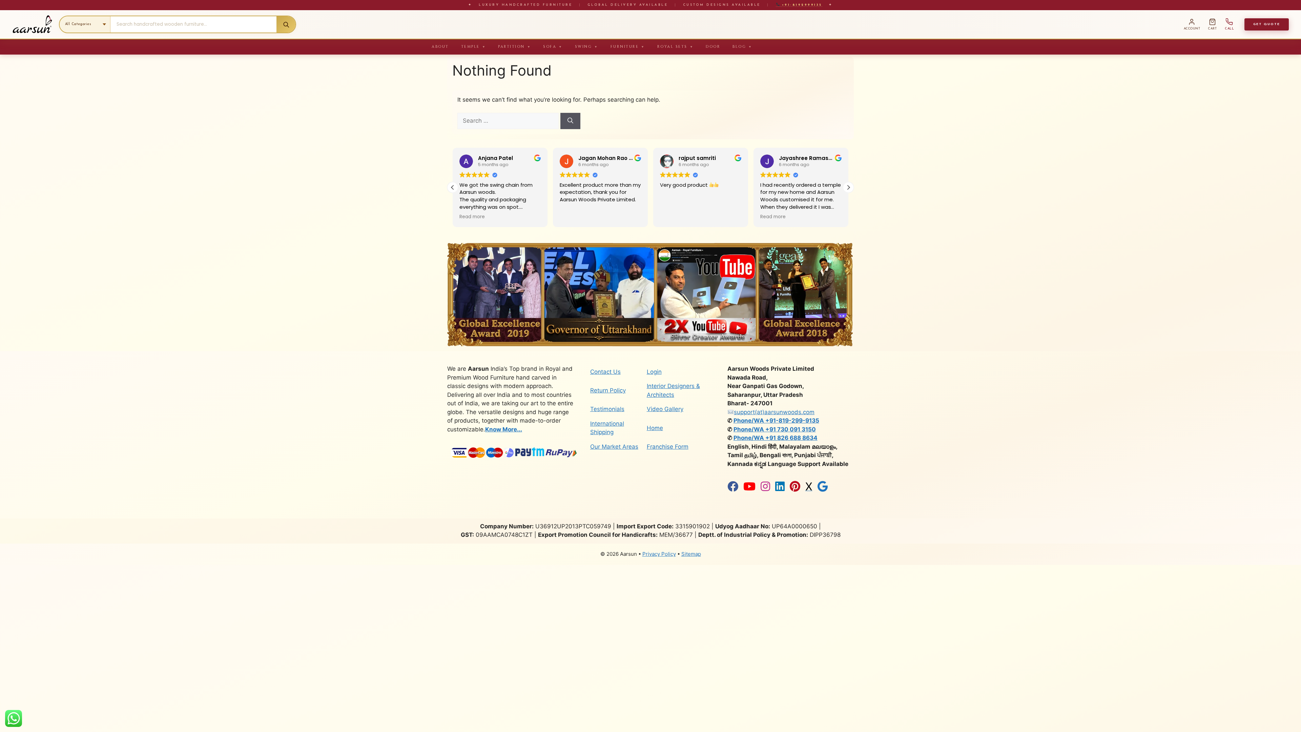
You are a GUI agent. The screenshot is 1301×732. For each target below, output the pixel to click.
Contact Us (605, 371)
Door (713, 46)
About (440, 46)
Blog (742, 46)
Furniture (628, 46)
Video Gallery (665, 409)
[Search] (285, 24)
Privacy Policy (659, 554)
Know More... (503, 429)
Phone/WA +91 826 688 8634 (776, 437)
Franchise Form (667, 446)
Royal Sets (675, 46)
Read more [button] (472, 217)
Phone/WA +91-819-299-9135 (776, 420)
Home (655, 428)
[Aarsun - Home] (32, 24)
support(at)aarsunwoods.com (774, 412)
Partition (514, 46)
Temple (473, 46)
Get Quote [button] (1266, 24)
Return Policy (608, 390)
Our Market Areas (614, 446)
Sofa (553, 46)
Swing (586, 46)
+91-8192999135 (801, 4)
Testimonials (607, 409)
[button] (848, 187)
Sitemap (691, 554)
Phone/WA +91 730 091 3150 (775, 429)
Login (654, 371)
